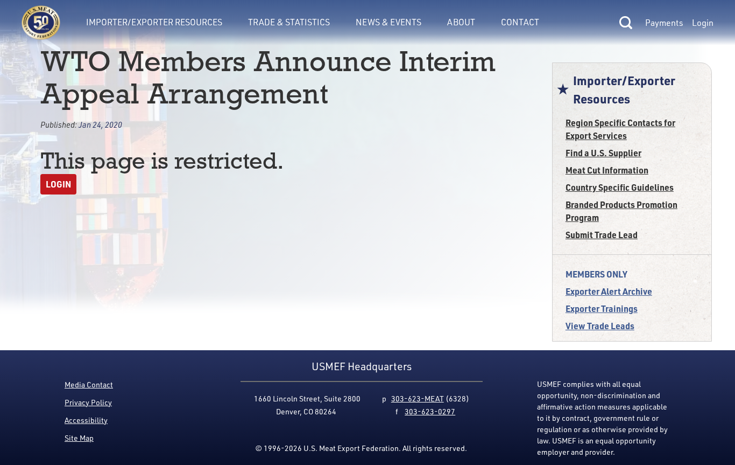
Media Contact (89, 384)
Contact (520, 22)
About (461, 22)
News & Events (388, 22)
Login (702, 22)
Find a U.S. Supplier (603, 152)
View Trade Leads (600, 325)
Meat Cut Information (607, 170)
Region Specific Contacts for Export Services (620, 129)
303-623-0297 (430, 411)
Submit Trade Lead (602, 234)
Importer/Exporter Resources (154, 22)
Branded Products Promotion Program (621, 211)
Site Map (79, 437)
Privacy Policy (88, 402)
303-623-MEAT (417, 398)
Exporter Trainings (602, 308)
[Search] (626, 22)
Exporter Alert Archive (609, 291)
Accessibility (86, 420)
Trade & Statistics (289, 22)
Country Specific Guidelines (620, 187)
